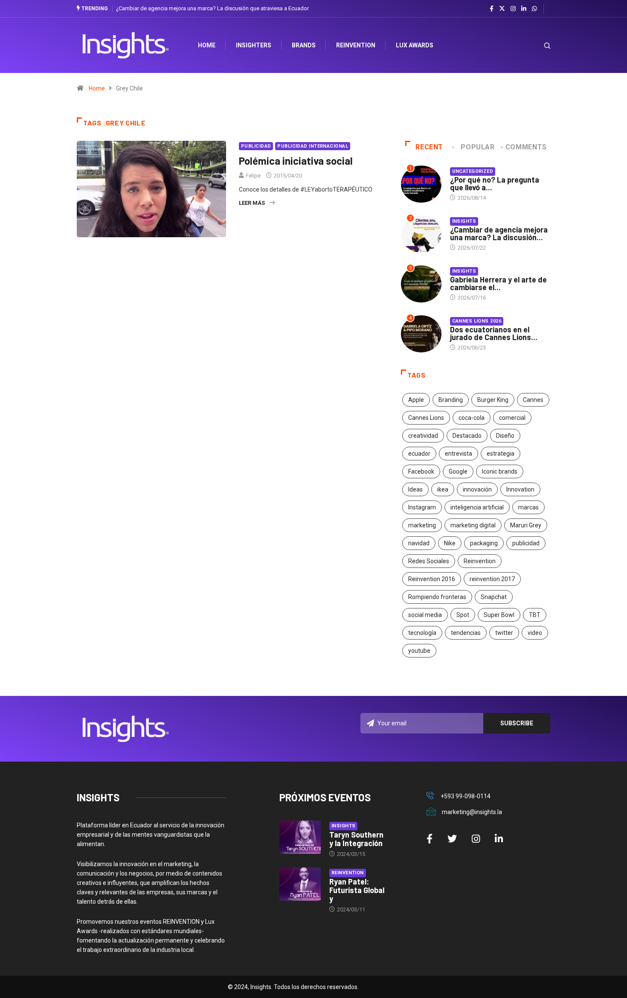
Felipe (253, 175)
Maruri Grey (525, 525)
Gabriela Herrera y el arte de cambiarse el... (498, 283)
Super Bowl (499, 614)
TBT (534, 614)
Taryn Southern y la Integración (356, 839)
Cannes (533, 399)
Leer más (252, 203)
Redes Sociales (428, 561)
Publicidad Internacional (312, 146)
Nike (450, 543)
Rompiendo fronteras (437, 597)
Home (97, 88)
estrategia (500, 453)
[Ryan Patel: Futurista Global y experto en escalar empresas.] (300, 884)
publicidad (526, 543)
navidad (419, 543)
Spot (462, 614)
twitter (504, 632)
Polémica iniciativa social (296, 160)
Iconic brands (499, 471)
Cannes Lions (426, 417)
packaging (484, 543)
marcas (528, 507)
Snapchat (494, 597)
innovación (477, 489)
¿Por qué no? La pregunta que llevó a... (494, 183)
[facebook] (491, 9)
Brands (304, 45)
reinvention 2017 (492, 579)
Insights (464, 221)
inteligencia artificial (477, 507)
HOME (206, 45)
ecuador (419, 453)
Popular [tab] (477, 147)
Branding (450, 399)
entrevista (458, 453)
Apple (416, 399)
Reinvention (355, 45)
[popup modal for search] (536, 45)
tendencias (466, 632)
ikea (442, 489)
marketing (422, 525)
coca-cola (472, 417)
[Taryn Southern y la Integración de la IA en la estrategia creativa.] (300, 837)
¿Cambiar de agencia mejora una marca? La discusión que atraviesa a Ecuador (212, 8)
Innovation (520, 489)
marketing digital (473, 525)
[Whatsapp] (534, 9)
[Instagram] (513, 9)
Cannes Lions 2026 (476, 321)
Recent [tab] (429, 147)
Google (458, 471)
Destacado (467, 435)
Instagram (422, 507)
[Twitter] (502, 9)
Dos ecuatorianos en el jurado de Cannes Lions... (493, 333)
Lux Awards (414, 45)
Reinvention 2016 (431, 579)
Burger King (492, 399)
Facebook (421, 471)
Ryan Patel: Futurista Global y (356, 890)
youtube (419, 650)
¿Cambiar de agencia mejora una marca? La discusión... (499, 233)
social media (425, 614)
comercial (512, 417)
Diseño (505, 435)
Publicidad (256, 146)
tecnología (422, 632)
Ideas (415, 489)
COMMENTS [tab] (526, 147)
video (535, 632)
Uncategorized (472, 171)
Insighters (253, 45)
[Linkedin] (523, 9)
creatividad (423, 435)
